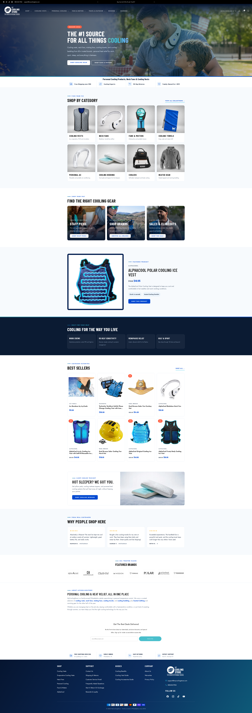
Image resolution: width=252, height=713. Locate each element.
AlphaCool (60, 692)
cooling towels (108, 601)
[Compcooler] (88, 573)
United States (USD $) (227, 11)
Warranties (148, 675)
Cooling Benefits (120, 671)
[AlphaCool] (73, 573)
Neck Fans (60, 679)
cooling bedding (123, 601)
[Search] (248, 11)
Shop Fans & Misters (103, 63)
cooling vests (80, 601)
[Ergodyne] (103, 573)
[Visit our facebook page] (3, 2)
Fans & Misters (78, 11)
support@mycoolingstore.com (32, 2)
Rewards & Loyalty (92, 692)
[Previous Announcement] (97, 2)
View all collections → (175, 101)
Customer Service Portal (94, 679)
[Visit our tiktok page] (9, 2)
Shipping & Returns (92, 675)
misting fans (98, 601)
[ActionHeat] (164, 573)
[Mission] (118, 573)
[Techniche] (179, 573)
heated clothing (139, 601)
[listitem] (126, 2)
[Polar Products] (149, 573)
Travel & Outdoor (96, 11)
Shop (27, 11)
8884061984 (172, 685)
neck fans (89, 601)
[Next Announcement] (154, 2)
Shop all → (180, 368)
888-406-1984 (18, 2)
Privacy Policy (149, 679)
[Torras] (133, 573)
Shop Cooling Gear (78, 62)
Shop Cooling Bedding (85, 497)
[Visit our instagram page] (6, 2)
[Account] (239, 11)
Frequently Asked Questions (95, 683)
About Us (148, 671)
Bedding (111, 11)
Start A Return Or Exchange (95, 688)
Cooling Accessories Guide (124, 679)
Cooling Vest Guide (121, 675)
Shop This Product (139, 301)
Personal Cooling (59, 11)
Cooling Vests (40, 11)
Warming (124, 11)
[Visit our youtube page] (12, 2)
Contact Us (89, 671)
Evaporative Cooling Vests (65, 675)
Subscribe (150, 639)
